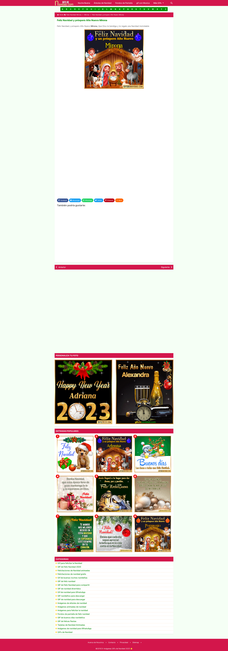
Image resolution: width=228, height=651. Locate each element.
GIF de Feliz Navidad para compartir (74, 585)
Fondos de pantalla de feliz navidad (74, 614)
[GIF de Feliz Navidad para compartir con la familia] (153, 494)
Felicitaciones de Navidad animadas (74, 570)
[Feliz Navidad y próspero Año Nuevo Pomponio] (153, 534)
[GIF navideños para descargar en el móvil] (75, 494)
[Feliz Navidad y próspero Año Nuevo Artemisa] (114, 454)
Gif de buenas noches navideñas (72, 578)
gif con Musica (143, 3)
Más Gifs (157, 3)
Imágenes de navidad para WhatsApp (74, 628)
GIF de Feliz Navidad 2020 (69, 567)
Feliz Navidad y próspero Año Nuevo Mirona (82, 20)
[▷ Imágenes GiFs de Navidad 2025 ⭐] (64, 3)
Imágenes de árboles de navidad (72, 603)
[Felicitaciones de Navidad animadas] (114, 534)
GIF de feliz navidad (66, 581)
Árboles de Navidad (103, 3)
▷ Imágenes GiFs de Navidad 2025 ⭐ (117, 649)
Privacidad (124, 642)
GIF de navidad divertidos (69, 588)
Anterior (62, 267)
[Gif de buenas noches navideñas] (114, 494)
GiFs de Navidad (65, 632)
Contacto (112, 642)
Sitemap (135, 642)
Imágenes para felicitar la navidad (73, 610)
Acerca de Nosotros (96, 642)
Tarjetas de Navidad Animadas (71, 625)
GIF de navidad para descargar (71, 599)
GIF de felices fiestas (67, 621)
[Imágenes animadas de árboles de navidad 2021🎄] (75, 534)
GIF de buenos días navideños (71, 617)
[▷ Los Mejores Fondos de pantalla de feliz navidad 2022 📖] (75, 454)
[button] (62, 9)
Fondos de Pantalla (124, 3)
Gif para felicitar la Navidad (70, 563)
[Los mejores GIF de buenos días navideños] (153, 454)
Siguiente (165, 267)
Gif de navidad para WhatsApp (71, 592)
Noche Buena (84, 3)
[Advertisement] (114, 108)
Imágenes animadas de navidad (72, 607)
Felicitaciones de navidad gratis (72, 574)
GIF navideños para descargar (71, 596)
